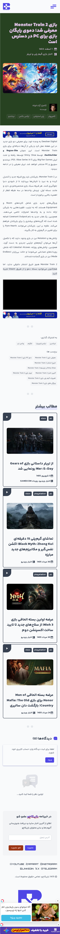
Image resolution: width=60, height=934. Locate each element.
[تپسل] (4, 132)
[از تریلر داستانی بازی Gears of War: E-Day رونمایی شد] (30, 449)
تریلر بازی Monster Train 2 (22, 373)
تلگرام (30, 343)
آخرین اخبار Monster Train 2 (46, 373)
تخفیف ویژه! (16, 918)
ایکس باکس (24, 116)
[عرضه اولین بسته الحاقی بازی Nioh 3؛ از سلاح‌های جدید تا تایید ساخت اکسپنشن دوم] (30, 606)
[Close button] (57, 900)
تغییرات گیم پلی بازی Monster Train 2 (42, 378)
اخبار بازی (47, 54)
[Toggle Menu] (53, 6)
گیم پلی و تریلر (34, 54)
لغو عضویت (16, 847)
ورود (50, 759)
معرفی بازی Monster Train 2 (45, 357)
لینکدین (53, 343)
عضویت (30, 847)
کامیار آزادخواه (39, 105)
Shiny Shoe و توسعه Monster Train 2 (42, 368)
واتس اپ (20, 343)
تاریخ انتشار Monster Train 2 (45, 363)
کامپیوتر (51, 116)
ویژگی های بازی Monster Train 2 (44, 383)
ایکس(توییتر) (41, 343)
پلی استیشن (38, 116)
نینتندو (11, 116)
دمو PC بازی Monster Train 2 (21, 357)
